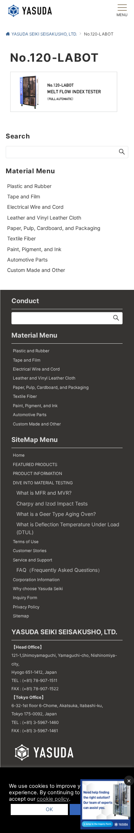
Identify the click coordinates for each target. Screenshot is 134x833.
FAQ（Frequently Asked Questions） (59, 570)
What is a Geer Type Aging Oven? (56, 514)
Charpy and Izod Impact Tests (52, 503)
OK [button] (47, 809)
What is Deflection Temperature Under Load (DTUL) (67, 528)
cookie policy (53, 799)
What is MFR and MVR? (43, 493)
